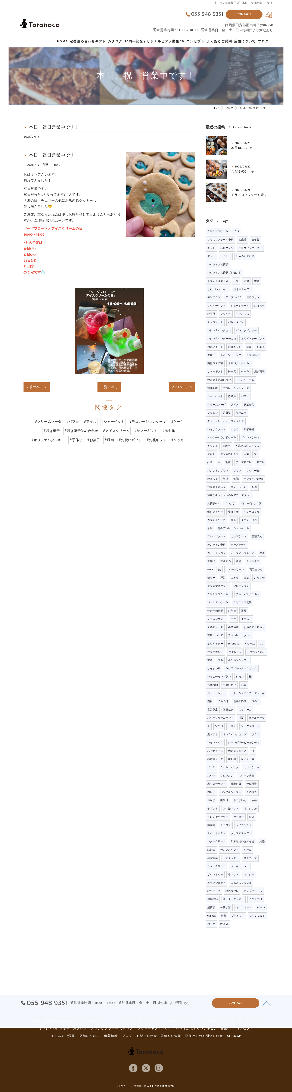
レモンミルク (215, 742)
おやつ (211, 776)
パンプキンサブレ (230, 792)
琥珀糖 (232, 759)
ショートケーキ (240, 306)
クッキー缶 (253, 470)
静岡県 (211, 314)
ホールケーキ (257, 718)
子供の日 (223, 701)
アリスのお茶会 (229, 454)
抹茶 (243, 685)
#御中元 (168, 431)
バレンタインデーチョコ (221, 338)
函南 (249, 347)
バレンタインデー (246, 330)
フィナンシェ (244, 825)
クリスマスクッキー (219, 594)
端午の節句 (239, 701)
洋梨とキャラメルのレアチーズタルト (229, 495)
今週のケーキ (215, 627)
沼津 (246, 281)
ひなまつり (213, 668)
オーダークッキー (233, 899)
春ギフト (233, 874)
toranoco (233, 643)
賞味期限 (212, 388)
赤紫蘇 (232, 396)
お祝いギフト (215, 347)
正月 (243, 611)
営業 (223, 916)
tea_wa (211, 916)
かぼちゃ (212, 479)
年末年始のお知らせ (242, 841)
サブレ (261, 462)
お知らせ (259, 577)
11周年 (226, 446)
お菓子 (261, 347)
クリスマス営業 (242, 602)
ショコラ (225, 825)
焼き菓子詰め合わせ (219, 380)
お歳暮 (242, 240)
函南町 (211, 825)
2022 (236, 231)
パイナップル (215, 751)
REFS (210, 569)
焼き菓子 (259, 371)
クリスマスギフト (241, 833)
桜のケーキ (213, 891)
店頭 (254, 800)
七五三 (211, 256)
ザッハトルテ (215, 874)
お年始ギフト (231, 808)
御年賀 (256, 240)
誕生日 (224, 800)
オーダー (238, 817)
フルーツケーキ (235, 569)
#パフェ (72, 421)
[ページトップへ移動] (267, 1003)
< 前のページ (36, 387)
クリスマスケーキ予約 (220, 240)
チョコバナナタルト (248, 594)
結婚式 (211, 850)
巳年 (233, 619)
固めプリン (253, 297)
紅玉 (233, 520)
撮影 (220, 660)
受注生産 (233, 512)
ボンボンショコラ (238, 660)
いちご (235, 429)
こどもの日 (255, 899)
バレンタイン (236, 322)
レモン (240, 676)
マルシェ (249, 874)
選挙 (238, 561)
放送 (209, 660)
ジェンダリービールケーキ (243, 742)
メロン (232, 726)
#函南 (109, 440)
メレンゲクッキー (217, 817)
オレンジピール (253, 891)
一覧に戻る (109, 387)
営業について (215, 635)
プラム (256, 734)
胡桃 (225, 479)
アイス (235, 404)
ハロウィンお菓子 (217, 264)
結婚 (262, 841)
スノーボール (238, 487)
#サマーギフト (145, 431)
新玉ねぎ (228, 709)
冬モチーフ (250, 858)
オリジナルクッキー (240, 363)
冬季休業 (233, 627)
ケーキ (245, 371)
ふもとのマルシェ (241, 883)
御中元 (232, 371)
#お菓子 (93, 440)
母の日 (256, 701)
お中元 (211, 924)
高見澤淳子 (253, 355)
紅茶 (209, 462)
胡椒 (228, 462)
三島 (236, 281)
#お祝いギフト (130, 440)
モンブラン (213, 297)
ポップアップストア (242, 553)
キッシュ (212, 446)
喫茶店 (224, 924)
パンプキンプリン (217, 470)
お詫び (211, 800)
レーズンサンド (216, 619)
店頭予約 (257, 536)
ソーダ (211, 767)
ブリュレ (212, 413)
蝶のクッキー (215, 512)
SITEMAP (234, 1036)
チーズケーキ (238, 545)
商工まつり (256, 569)
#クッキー (179, 440)
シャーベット (215, 396)
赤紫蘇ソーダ (215, 759)
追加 (246, 577)
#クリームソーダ (48, 421)
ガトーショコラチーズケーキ (248, 693)
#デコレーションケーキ (147, 421)
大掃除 (211, 561)
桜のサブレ (232, 891)
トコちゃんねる (256, 652)
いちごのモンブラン (219, 676)
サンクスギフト (229, 850)
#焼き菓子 (52, 431)
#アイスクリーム (116, 431)
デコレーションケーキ (236, 388)
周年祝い (212, 899)
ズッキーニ (245, 709)
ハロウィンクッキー (250, 248)
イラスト (246, 619)
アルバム (249, 643)
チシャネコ (253, 561)
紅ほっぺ (259, 306)
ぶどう (235, 577)
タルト (211, 454)
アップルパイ (233, 297)
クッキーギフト (216, 306)
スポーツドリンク (230, 355)
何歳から (249, 404)
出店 (251, 817)
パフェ (245, 396)
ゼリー (211, 577)
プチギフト (237, 916)
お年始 (232, 611)
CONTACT (244, 14)
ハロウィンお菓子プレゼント (224, 272)
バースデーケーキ (217, 602)
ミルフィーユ (244, 907)
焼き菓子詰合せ (216, 487)
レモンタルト (257, 916)
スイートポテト (216, 833)
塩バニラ (241, 413)
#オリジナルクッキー (48, 440)
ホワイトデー (215, 643)
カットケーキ (252, 767)
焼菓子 (211, 907)
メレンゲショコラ (250, 503)
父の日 (219, 726)
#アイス (90, 421)
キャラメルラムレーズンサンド (225, 421)
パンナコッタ (252, 512)
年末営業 (212, 858)
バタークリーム (216, 841)
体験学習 (225, 907)
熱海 (262, 553)
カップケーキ (238, 536)
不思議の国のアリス (247, 446)
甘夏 (241, 718)
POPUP (261, 907)
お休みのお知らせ (254, 627)
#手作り (75, 440)
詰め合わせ (229, 685)
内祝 (209, 701)
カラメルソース (216, 520)
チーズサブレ (244, 462)
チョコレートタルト (240, 635)
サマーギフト (215, 371)
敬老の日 (236, 784)
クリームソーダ (216, 404)
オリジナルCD (215, 652)
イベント (225, 256)
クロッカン (226, 776)
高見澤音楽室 (215, 363)
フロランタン (241, 586)
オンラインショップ (234, 734)
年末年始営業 (215, 611)
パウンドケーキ (250, 437)
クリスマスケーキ (217, 231)
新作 (254, 487)
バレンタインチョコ (219, 330)
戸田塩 (227, 413)
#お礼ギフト (156, 440)
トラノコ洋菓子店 (217, 281)
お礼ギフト (234, 347)
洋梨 (223, 577)
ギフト (211, 248)
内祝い (211, 792)
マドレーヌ (235, 652)
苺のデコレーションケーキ (233, 528)
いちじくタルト (216, 429)
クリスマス (242, 314)
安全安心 (225, 561)
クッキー (225, 314)
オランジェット (216, 883)
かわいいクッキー (217, 289)
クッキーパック (229, 767)
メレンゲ (230, 503)
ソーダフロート (250, 726)
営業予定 (212, 709)
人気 (246, 454)
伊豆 (256, 281)
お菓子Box (213, 503)
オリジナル (250, 808)
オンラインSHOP (254, 479)
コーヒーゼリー (216, 693)
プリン (237, 470)
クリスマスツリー (217, 586)
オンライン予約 (216, 545)
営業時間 (212, 685)
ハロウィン (226, 248)
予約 (209, 528)
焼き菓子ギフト (242, 289)
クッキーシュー (240, 866)
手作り (211, 355)
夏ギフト (212, 734)
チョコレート (215, 322)
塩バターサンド (216, 784)
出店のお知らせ (245, 256)
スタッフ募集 (246, 776)
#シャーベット (112, 421)
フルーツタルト (216, 536)
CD (261, 643)
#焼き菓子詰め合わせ (81, 431)
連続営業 (251, 784)
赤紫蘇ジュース (237, 751)
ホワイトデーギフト (253, 338)
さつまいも (239, 800)
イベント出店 (249, 520)
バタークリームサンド (220, 718)
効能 (236, 479)
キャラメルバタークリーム (241, 668)
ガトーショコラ (216, 553)
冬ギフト (212, 808)
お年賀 (248, 850)
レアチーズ (247, 759)
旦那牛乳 (249, 429)
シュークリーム (216, 866)
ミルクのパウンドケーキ (221, 437)
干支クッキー (231, 858)
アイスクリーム (245, 380)
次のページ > (182, 387)
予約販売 (251, 792)
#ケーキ (177, 421)
